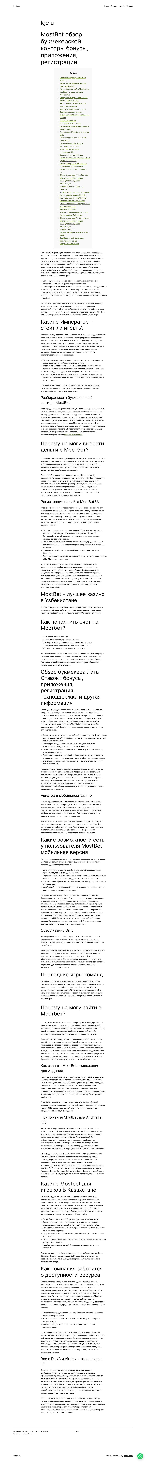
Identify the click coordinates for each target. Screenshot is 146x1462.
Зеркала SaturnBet (68, 209)
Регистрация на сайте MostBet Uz (74, 89)
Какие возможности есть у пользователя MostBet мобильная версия (74, 115)
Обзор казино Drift (68, 121)
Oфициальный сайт (68, 161)
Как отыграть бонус (68, 241)
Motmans (17, 6)
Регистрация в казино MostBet (73, 195)
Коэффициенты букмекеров (72, 238)
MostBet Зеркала (67, 229)
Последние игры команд (70, 123)
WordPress (128, 1456)
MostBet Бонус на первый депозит (75, 192)
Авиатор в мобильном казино (73, 109)
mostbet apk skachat (73, 435)
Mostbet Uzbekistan (41, 1431)
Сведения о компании (69, 244)
